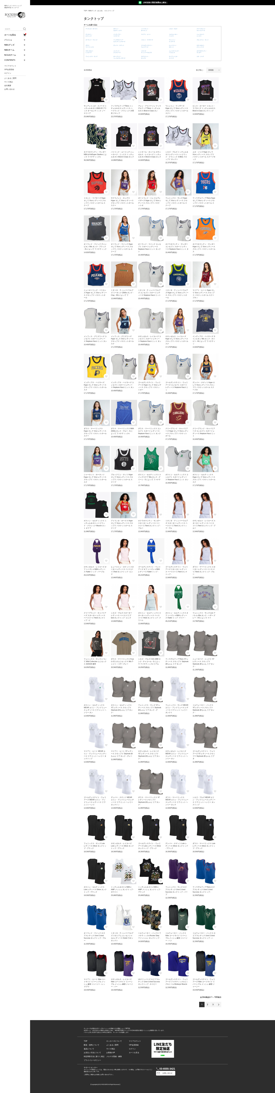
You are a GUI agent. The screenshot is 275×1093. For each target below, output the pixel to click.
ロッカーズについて (114, 1041)
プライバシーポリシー (92, 1060)
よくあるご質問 (10, 78)
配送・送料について (91, 1045)
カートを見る (15, 35)
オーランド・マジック (91, 39)
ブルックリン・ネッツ (203, 39)
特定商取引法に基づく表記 (94, 1056)
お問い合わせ (9, 89)
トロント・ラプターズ (147, 39)
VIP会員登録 (9, 70)
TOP (85, 11)
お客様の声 (110, 1052)
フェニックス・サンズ (91, 56)
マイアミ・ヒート (146, 34)
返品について (89, 1049)
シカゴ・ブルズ (173, 28)
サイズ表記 (8, 82)
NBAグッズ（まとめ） (96, 11)
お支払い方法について (92, 1052)
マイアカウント (10, 66)
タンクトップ (109, 11)
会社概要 (7, 85)
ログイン (7, 73)
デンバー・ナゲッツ (118, 45)
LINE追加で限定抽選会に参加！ (155, 2)
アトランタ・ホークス (91, 28)
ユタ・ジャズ (200, 56)
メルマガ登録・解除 (114, 1056)
